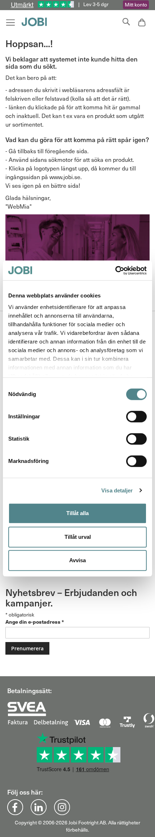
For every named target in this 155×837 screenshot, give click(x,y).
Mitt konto (136, 4)
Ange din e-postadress (34, 621)
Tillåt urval (78, 537)
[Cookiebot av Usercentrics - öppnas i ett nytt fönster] (115, 270)
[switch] (136, 417)
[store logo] (36, 22)
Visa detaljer (117, 490)
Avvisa (77, 560)
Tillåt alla (77, 513)
